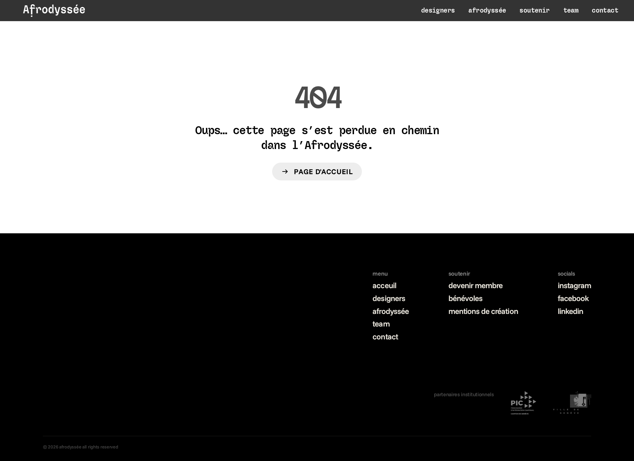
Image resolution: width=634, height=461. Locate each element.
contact (385, 336)
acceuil (384, 285)
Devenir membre (475, 285)
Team (571, 10)
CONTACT (605, 10)
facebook (573, 298)
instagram (574, 285)
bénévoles (465, 298)
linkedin (570, 311)
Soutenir (534, 10)
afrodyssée (390, 311)
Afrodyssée (487, 10)
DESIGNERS (438, 10)
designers (388, 298)
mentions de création (483, 311)
